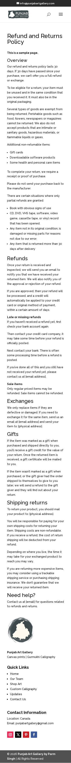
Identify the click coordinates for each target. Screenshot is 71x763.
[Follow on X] (18, 735)
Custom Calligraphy (23, 689)
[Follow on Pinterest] (26, 735)
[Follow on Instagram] (10, 735)
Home (14, 674)
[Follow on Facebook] (34, 735)
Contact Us (18, 699)
